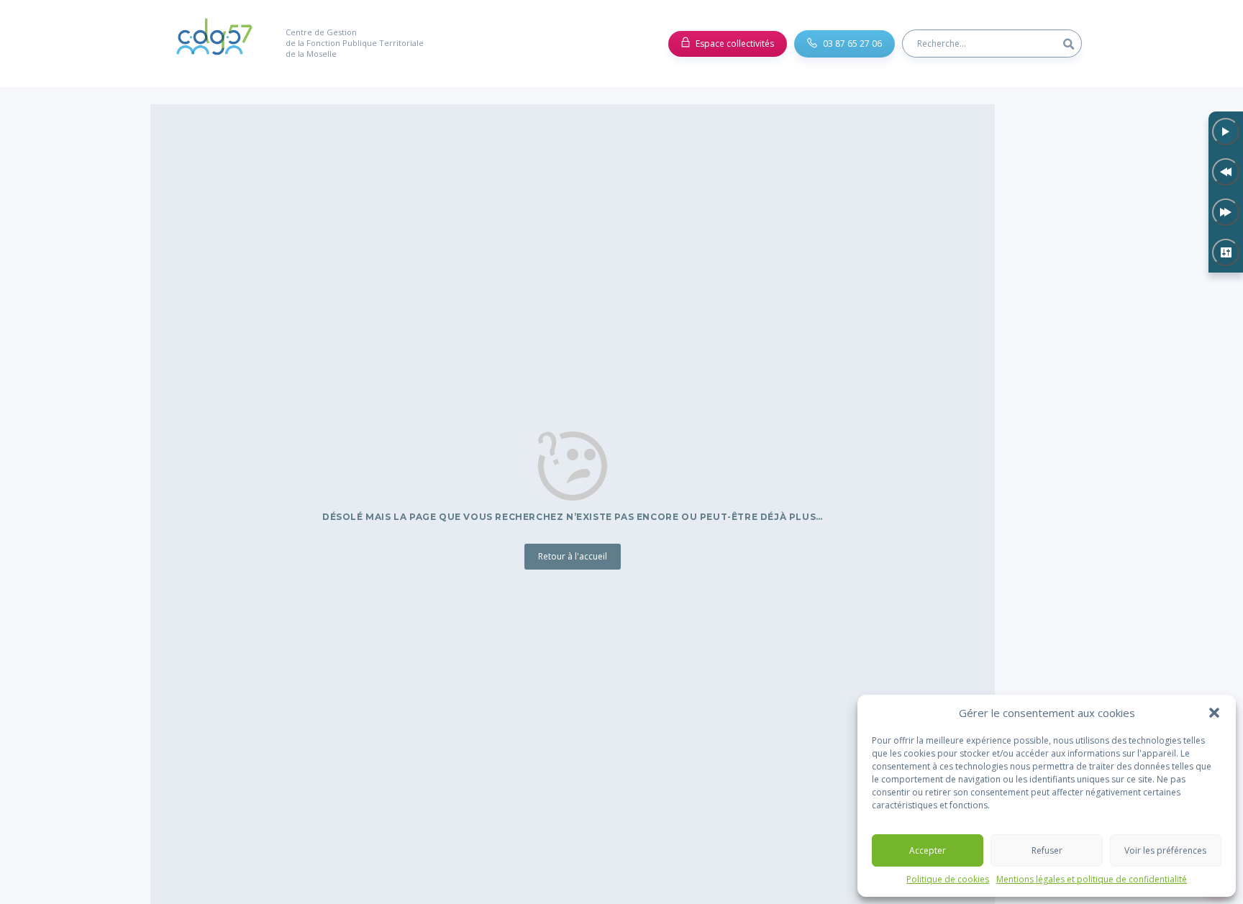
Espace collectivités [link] (735, 43)
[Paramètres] (1225, 252)
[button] (1214, 713)
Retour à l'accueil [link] (572, 556)
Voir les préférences (1165, 850)
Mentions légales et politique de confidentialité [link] (1091, 879)
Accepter (927, 850)
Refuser (1047, 850)
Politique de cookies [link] (947, 879)
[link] (214, 43)
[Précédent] (1225, 172)
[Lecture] (1225, 131)
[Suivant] (1225, 212)
